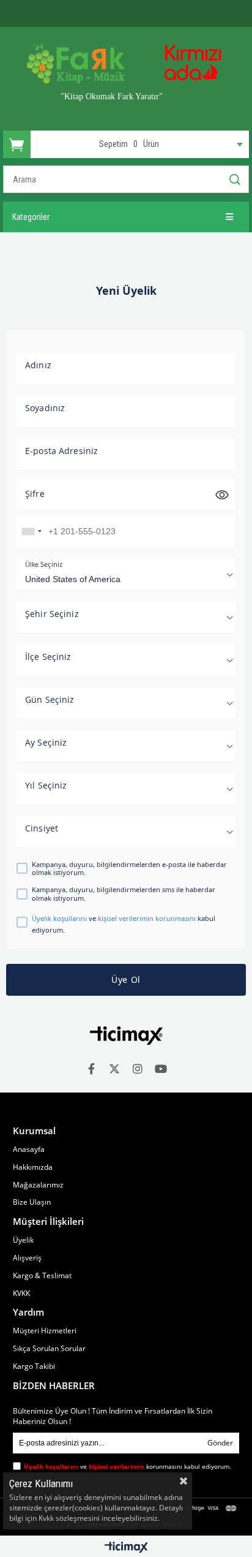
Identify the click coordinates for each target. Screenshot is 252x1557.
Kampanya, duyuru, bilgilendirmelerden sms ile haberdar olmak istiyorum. (123, 893)
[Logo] (126, 1035)
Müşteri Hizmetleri (44, 1331)
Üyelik (23, 1240)
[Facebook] (91, 1068)
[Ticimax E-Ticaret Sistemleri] (126, 1548)
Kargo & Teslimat (42, 1276)
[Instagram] (137, 1068)
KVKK (21, 1293)
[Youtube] (160, 1068)
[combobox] (31, 531)
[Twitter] (114, 1068)
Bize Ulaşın (32, 1202)
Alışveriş (27, 1258)
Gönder (220, 1443)
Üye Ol (126, 979)
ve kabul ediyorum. (123, 924)
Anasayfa (29, 1149)
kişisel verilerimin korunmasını (147, 918)
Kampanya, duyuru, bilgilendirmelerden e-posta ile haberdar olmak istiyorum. (129, 868)
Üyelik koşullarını (59, 918)
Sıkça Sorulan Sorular (49, 1349)
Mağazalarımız (38, 1185)
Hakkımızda (33, 1167)
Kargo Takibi (34, 1366)
